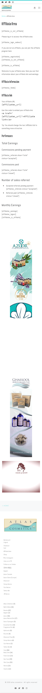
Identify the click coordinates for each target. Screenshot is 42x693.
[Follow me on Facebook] (9, 2)
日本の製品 (7, 568)
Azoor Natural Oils (9, 618)
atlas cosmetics (16, 682)
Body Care (7, 652)
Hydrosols (7, 630)
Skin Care (6, 662)
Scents (6, 669)
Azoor (5, 616)
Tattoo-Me (7, 591)
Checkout (6, 546)
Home (3, 16)
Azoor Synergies (8, 622)
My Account (7, 540)
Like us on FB (8, 561)
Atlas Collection (8, 604)
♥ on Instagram (8, 558)
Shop (5, 554)
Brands (6, 610)
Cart (5, 548)
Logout (6, 542)
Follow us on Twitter (10, 564)
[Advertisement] (21, 348)
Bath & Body (7, 607)
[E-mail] (2, 2)
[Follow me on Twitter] (6, 2)
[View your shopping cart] (34, 7)
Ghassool (6, 581)
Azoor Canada (8, 574)
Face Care (7, 656)
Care (5, 650)
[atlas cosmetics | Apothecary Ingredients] (7, 6)
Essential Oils (8, 625)
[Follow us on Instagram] (13, 2)
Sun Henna (7, 587)
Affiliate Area (7, 551)
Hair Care (6, 659)
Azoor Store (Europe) (10, 578)
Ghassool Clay (8, 637)
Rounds (6, 634)
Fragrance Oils (8, 627)
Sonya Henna (8, 584)
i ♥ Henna (6, 594)
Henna (6, 666)
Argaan (6, 571)
